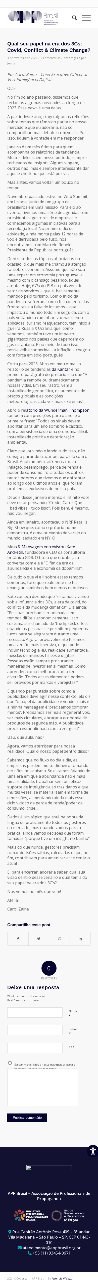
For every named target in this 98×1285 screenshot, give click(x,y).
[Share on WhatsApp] (59, 938)
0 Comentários (50, 58)
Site (71, 1047)
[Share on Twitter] (39, 938)
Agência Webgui (62, 1278)
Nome (73, 1013)
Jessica (11, 63)
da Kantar (61, 369)
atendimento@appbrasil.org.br (52, 1248)
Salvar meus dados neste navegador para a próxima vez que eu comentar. (44, 1067)
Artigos (73, 58)
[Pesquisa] (72, 18)
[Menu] (84, 18)
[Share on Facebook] (18, 938)
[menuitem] (72, 18)
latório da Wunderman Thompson (57, 410)
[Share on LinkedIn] (80, 938)
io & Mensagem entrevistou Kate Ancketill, (41, 549)
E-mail (73, 1031)
